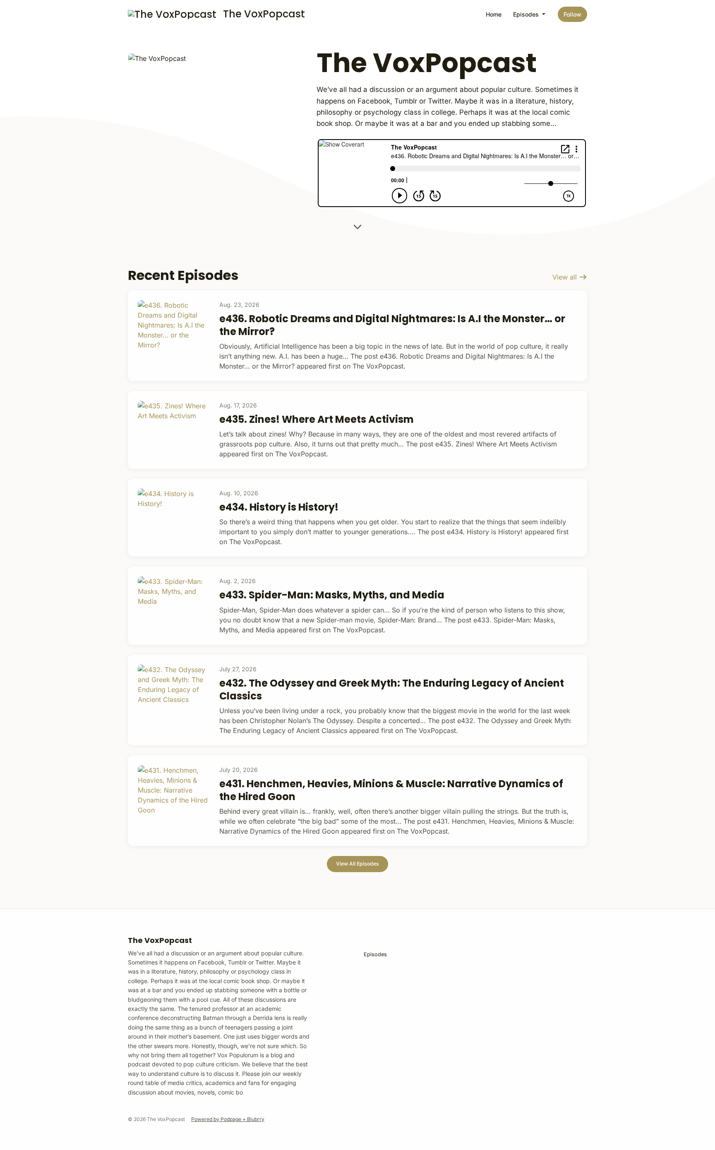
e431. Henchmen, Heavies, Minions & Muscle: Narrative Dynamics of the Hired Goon (391, 790)
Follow (572, 14)
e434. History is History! (278, 507)
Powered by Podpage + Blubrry (227, 1119)
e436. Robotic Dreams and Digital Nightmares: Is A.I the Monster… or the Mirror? (392, 325)
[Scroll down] (357, 227)
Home (493, 14)
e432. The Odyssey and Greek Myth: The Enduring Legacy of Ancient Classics (391, 689)
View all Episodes (357, 864)
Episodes (526, 14)
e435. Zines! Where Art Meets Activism (316, 419)
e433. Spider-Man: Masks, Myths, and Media (331, 595)
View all (565, 277)
